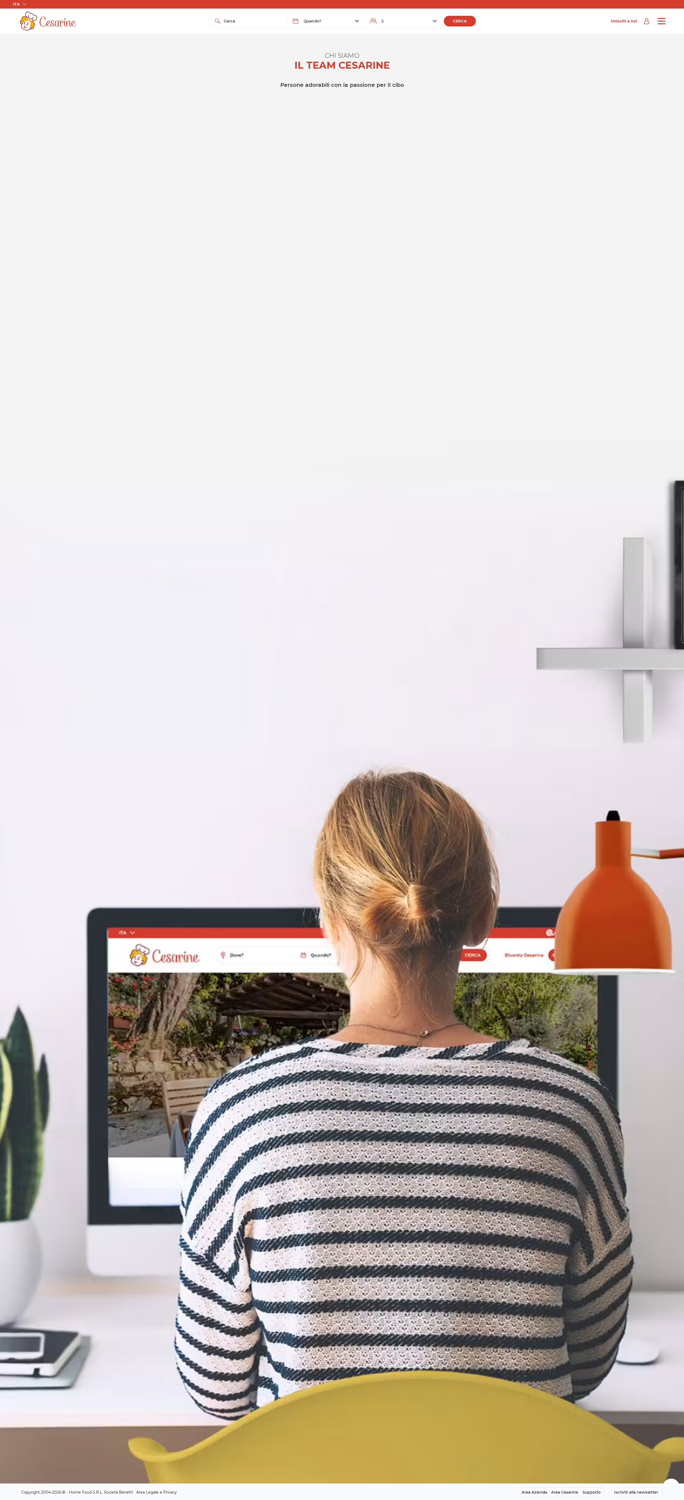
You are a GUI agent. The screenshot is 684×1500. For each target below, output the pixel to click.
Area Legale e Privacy (156, 1492)
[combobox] (253, 21)
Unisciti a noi (624, 21)
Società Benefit (118, 1492)
